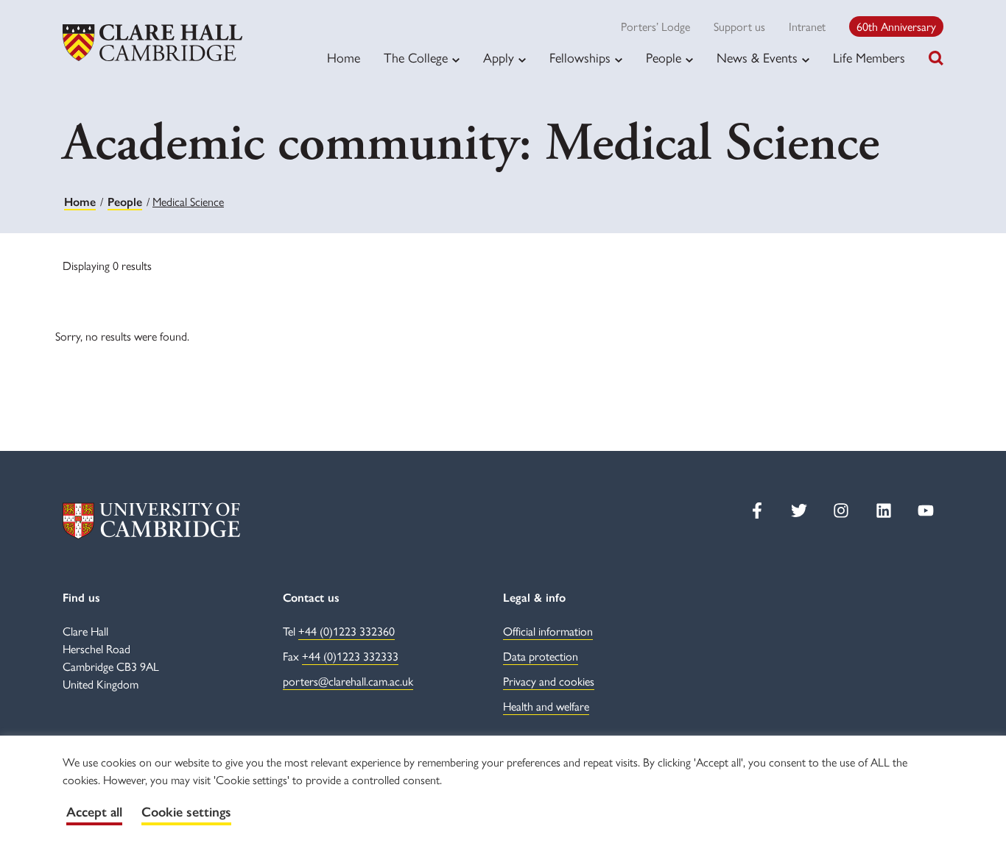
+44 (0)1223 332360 (346, 630)
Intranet (807, 26)
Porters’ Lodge (655, 26)
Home (343, 57)
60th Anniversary (896, 26)
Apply (498, 57)
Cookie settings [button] (186, 812)
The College (416, 57)
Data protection (540, 655)
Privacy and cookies (548, 680)
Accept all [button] (94, 812)
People (663, 57)
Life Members (869, 57)
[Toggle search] (936, 58)
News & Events (757, 57)
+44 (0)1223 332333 (350, 655)
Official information (548, 630)
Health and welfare (546, 705)
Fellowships (580, 57)
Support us (739, 26)
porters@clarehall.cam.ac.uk (348, 680)
